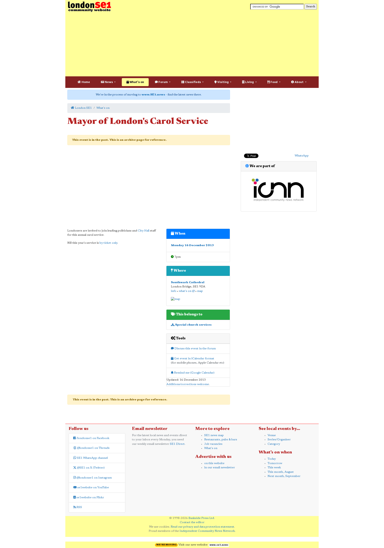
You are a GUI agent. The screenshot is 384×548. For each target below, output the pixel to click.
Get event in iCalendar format (193, 358)
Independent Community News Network (207, 531)
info (173, 291)
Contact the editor (192, 522)
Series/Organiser (279, 439)
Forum (163, 82)
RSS (79, 507)
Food (274, 82)
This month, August (281, 472)
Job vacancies (213, 444)
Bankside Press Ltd (201, 518)
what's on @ (187, 291)
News (109, 82)
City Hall (143, 230)
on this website (214, 463)
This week (274, 467)
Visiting (223, 82)
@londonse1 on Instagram (94, 477)
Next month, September (284, 476)
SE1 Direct (177, 444)
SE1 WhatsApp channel (92, 458)
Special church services (193, 324)
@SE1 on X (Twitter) (90, 467)
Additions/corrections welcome (187, 384)
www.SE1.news (153, 94)
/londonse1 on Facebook (92, 438)
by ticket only (108, 242)
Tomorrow (275, 463)
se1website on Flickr (90, 497)
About (299, 82)
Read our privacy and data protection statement (202, 526)
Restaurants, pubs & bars (220, 439)
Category (274, 444)
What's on (136, 82)
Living (249, 82)
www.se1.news (219, 545)
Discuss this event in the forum (195, 348)
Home (85, 82)
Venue (272, 435)
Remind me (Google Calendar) (193, 372)
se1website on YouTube (93, 487)
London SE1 (83, 108)
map (200, 291)
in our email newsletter (219, 467)
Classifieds (193, 82)
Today (272, 458)
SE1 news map (214, 435)
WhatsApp (302, 155)
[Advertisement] (192, 44)
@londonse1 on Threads (93, 448)
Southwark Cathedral (187, 282)
